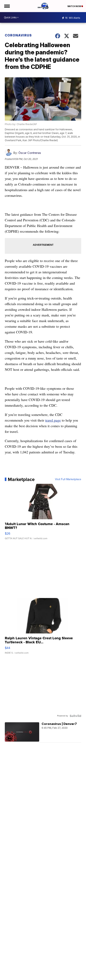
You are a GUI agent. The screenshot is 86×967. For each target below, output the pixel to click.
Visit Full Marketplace (68, 479)
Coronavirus (18, 35)
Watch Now (74, 6)
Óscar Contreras (29, 153)
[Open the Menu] (6, 6)
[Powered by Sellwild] (75, 715)
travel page (53, 420)
